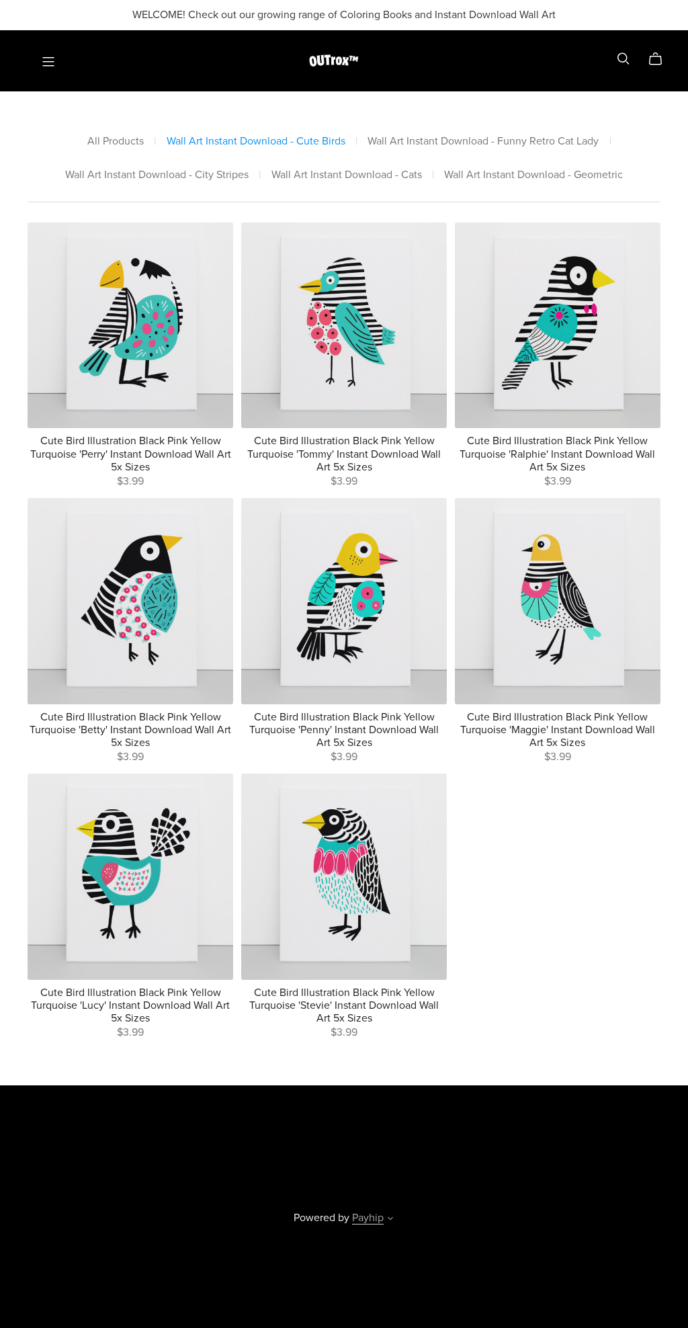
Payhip (368, 1218)
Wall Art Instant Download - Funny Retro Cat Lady (483, 141)
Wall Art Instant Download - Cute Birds (256, 141)
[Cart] (661, 59)
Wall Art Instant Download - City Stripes (157, 175)
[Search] (623, 58)
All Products (115, 141)
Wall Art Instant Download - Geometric (533, 175)
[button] (390, 1220)
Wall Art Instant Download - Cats (346, 175)
